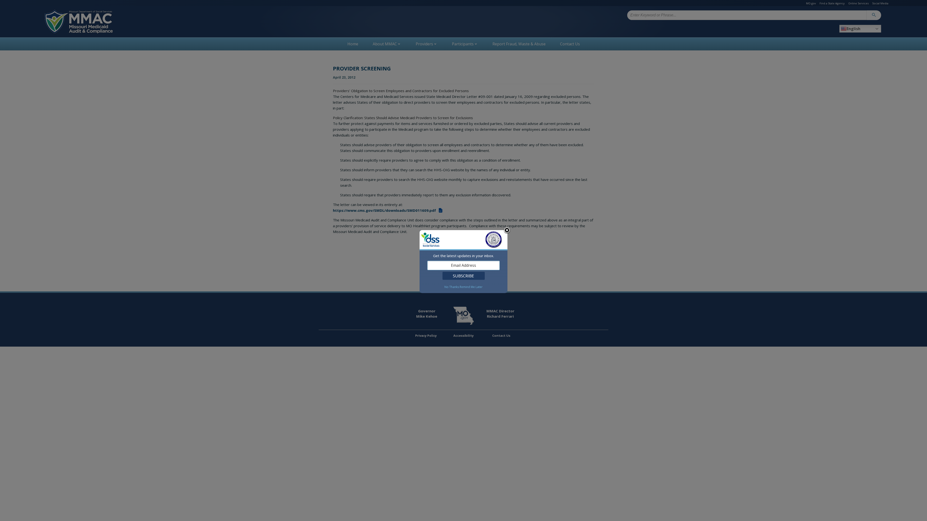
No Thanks (451, 287)
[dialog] (463, 261)
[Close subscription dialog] (507, 230)
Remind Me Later (471, 287)
